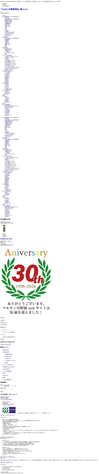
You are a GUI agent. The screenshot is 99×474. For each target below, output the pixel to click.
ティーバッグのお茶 (9, 33)
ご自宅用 (7, 112)
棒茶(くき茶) (7, 26)
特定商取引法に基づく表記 (8, 403)
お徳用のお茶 (6, 47)
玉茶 (6, 29)
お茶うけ (5, 96)
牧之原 (6, 75)
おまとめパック (8, 114)
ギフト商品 (7, 92)
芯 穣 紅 (7, 85)
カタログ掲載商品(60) (7, 379)
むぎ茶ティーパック (9, 69)
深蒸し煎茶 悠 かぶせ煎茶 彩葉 (12, 18)
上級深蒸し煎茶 (8, 22)
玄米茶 (6, 86)
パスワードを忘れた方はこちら (9, 336)
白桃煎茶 (7, 84)
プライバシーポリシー (7, 405)
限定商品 (7, 93)
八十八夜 (7, 73)
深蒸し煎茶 (5, 36)
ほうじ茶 (7, 87)
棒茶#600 (7, 77)
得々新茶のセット (8, 34)
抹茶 (4, 94)
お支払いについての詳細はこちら (7, 437)
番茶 (6, 53)
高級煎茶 (7, 40)
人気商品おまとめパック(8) (8, 366)
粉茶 (6, 27)
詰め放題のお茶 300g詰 (6, 238)
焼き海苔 (7, 100)
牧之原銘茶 (7, 76)
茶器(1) (4, 377)
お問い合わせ (5, 402)
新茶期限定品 (8, 23)
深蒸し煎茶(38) (6, 349)
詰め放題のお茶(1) (8, 354)
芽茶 (6, 28)
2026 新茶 (7, 17)
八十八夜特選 (8, 71)
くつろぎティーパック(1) (10, 360)
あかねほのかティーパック (10, 64)
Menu (8, 13)
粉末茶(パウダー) (8, 88)
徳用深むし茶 (8, 50)
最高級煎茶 (7, 39)
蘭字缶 (6, 91)
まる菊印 (7, 30)
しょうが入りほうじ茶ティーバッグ (12, 67)
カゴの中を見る (3, 324)
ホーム (4, 15)
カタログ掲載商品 (7, 104)
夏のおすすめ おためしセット (11, 105)
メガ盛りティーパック (9, 57)
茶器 (4, 103)
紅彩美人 (7, 58)
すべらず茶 (7, 110)
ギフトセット (8, 35)
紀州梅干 (7, 99)
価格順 (1, 222)
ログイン (4, 4)
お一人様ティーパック (9, 65)
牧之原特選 (7, 74)
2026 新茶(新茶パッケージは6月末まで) (11, 16)
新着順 (5, 222)
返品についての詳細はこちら (6, 462)
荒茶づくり (7, 24)
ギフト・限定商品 (7, 90)
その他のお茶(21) (6, 368)
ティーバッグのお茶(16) (7, 364)
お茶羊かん (7, 97)
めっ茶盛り (7, 51)
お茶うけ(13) (5, 375)
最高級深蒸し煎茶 (8, 20)
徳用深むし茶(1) (8, 356)
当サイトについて (6, 401)
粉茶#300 (7, 81)
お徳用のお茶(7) (6, 351)
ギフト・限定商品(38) (7, 371)
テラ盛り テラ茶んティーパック (11, 56)
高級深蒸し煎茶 (8, 21)
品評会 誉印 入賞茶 (9, 106)
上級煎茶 (7, 41)
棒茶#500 (7, 79)
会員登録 (4, 3)
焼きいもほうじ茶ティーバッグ (11, 68)
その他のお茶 (6, 82)
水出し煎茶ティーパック (10, 62)
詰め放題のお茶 (8, 49)
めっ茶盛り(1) (8, 358)
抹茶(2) (4, 373)
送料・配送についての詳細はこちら (7, 456)
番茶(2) (6, 362)
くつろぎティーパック (9, 52)
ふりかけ (7, 98)
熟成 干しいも (8, 102)
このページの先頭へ (4, 471)
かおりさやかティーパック (10, 63)
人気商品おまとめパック (10, 32)
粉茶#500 (7, 80)
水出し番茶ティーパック (10, 61)
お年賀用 (7, 109)
